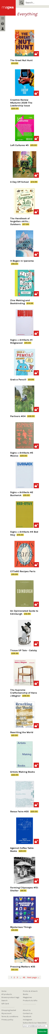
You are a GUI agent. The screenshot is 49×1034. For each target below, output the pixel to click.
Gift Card (5, 1004)
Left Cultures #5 (19, 145)
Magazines (27, 997)
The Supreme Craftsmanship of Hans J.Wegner (23, 693)
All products (6, 994)
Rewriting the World (21, 732)
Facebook (27, 1016)
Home (3, 991)
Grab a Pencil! (18, 379)
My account (6, 1013)
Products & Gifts (30, 1000)
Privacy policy (7, 1020)
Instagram (27, 1020)
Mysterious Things (21, 927)
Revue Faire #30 (19, 811)
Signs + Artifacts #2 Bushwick (21, 494)
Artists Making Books (22, 771)
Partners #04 (18, 416)
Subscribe (42, 1031)
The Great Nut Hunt (21, 60)
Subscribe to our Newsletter (35, 1023)
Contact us (27, 1013)
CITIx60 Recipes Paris (22, 571)
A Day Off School (20, 181)
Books (25, 994)
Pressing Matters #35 (22, 966)
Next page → (33, 977)
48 (24, 977)
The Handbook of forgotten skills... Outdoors (20, 221)
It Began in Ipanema (22, 260)
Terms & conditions (9, 1016)
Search (21, 2)
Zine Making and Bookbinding (20, 302)
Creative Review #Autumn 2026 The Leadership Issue (21, 102)
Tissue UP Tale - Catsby (23, 650)
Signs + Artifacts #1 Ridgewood (21, 341)
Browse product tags (10, 997)
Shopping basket (8, 1010)
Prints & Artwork (30, 991)
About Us (27, 1010)
